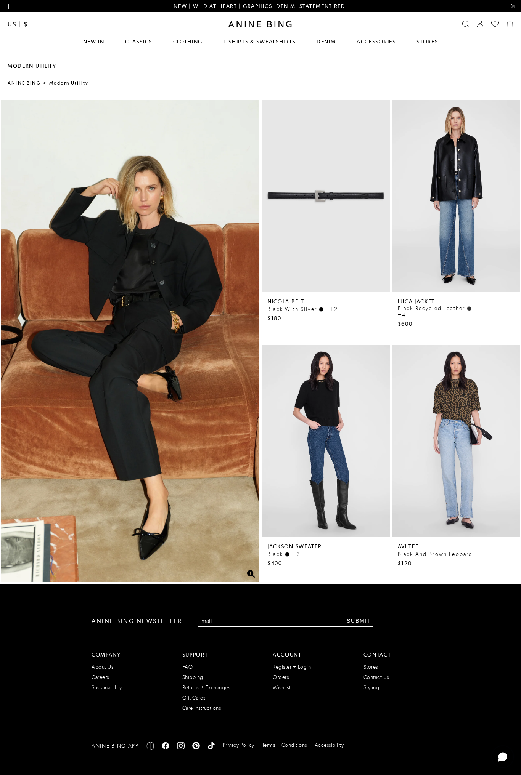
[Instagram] (181, 747)
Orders (281, 677)
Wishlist (282, 687)
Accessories (376, 41)
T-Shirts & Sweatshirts (260, 41)
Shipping (192, 677)
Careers (100, 677)
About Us (102, 667)
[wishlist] (495, 24)
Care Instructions (201, 708)
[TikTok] (211, 747)
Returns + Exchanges (206, 687)
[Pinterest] (196, 747)
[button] (130, 341)
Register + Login (292, 667)
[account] (480, 24)
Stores (427, 41)
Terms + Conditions (284, 745)
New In (94, 41)
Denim (326, 41)
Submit (359, 621)
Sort (245, 66)
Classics (138, 41)
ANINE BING (24, 83)
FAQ (187, 667)
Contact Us (376, 677)
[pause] (7, 7)
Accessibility (329, 745)
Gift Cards (194, 698)
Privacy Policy (238, 745)
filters (214, 66)
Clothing (188, 41)
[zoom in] (251, 573)
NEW (180, 6)
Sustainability (107, 687)
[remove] (513, 6)
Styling (371, 687)
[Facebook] (165, 747)
